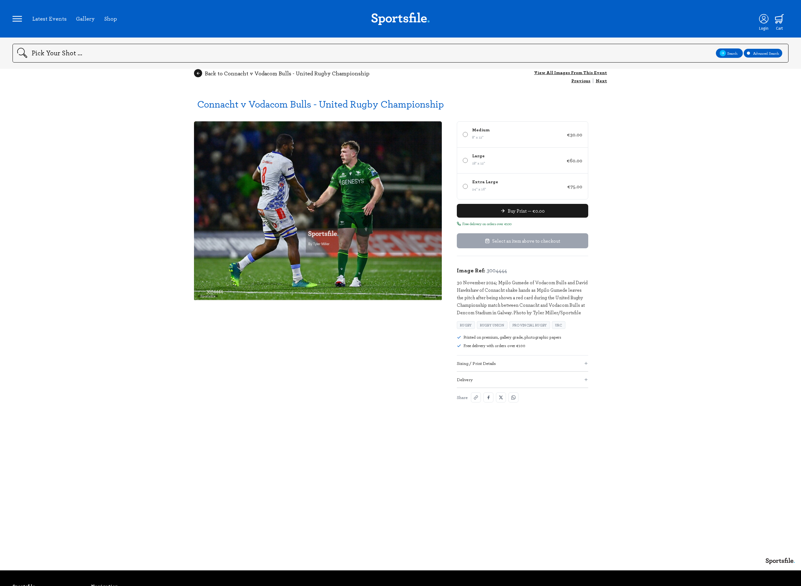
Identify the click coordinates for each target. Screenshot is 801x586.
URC (558, 325)
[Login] (764, 18)
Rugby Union (492, 325)
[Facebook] (488, 397)
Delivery (465, 379)
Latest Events (49, 18)
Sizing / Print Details (476, 363)
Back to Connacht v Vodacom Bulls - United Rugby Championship (287, 73)
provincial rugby (530, 325)
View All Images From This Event (570, 72)
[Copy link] (476, 397)
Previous (580, 80)
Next (601, 80)
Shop (110, 18)
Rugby (466, 325)
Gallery (85, 18)
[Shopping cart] (779, 18)
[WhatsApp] (513, 397)
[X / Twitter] (501, 397)
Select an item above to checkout (526, 241)
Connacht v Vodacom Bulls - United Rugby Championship (320, 103)
